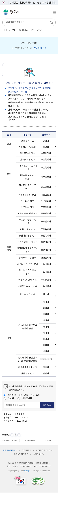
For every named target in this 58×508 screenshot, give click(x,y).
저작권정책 (26, 450)
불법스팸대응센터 (9, 441)
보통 (38, 394)
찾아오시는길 (38, 454)
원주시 (10, 12)
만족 (26, 394)
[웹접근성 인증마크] (38, 481)
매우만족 (12, 394)
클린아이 (48, 441)
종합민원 (19, 48)
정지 (15, 434)
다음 (18, 434)
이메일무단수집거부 (44, 450)
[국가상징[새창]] (20, 481)
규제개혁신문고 (29, 441)
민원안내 (28, 48)
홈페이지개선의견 (21, 454)
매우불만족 (27, 398)
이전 (11, 434)
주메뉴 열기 (54, 12)
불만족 (11, 398)
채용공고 (24, 30)
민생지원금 (37, 30)
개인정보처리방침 (10, 450)
